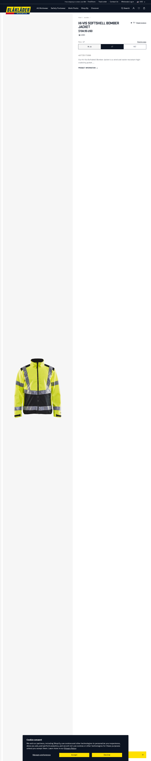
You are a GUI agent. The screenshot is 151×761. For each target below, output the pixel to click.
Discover (95, 8)
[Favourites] (138, 8)
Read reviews (141, 23)
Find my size (141, 42)
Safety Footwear (58, 8)
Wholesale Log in (127, 2)
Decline (107, 755)
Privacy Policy (70, 748)
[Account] (133, 8)
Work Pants (73, 8)
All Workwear (42, 8)
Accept (74, 755)
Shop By (84, 8)
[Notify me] (91, 47)
